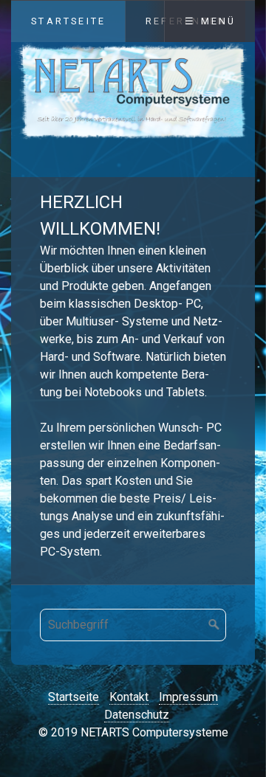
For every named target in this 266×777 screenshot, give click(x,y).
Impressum (188, 697)
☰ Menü (210, 21)
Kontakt (129, 697)
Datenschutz (136, 715)
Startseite (68, 21)
